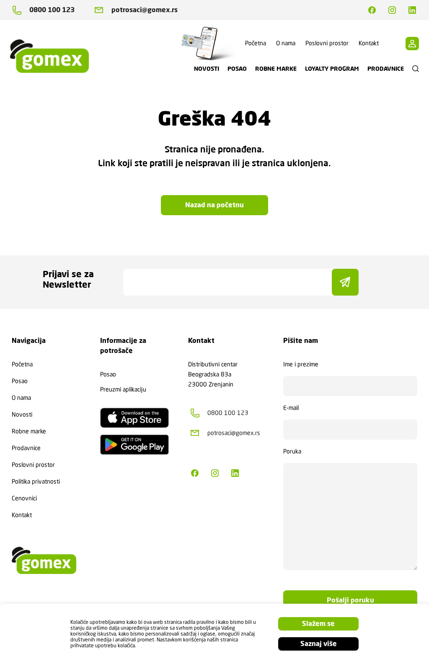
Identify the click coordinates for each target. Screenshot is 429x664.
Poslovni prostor (327, 43)
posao (237, 68)
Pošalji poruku (350, 600)
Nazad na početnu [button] (214, 205)
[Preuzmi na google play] (134, 445)
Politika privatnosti (36, 481)
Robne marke (29, 431)
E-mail (291, 407)
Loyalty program (332, 68)
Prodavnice (26, 448)
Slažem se (318, 624)
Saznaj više (318, 644)
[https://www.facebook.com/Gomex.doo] (372, 10)
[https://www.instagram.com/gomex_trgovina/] (392, 10)
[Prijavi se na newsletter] (345, 282)
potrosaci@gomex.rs (144, 10)
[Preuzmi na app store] (134, 418)
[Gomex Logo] (56, 56)
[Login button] (412, 43)
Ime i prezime (300, 364)
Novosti (22, 414)
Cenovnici (24, 498)
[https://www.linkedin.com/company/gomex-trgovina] (412, 10)
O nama (285, 43)
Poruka (292, 451)
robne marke (276, 68)
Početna (255, 43)
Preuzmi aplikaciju (123, 389)
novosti (206, 68)
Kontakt (369, 43)
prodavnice (385, 68)
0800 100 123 (52, 10)
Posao (20, 381)
